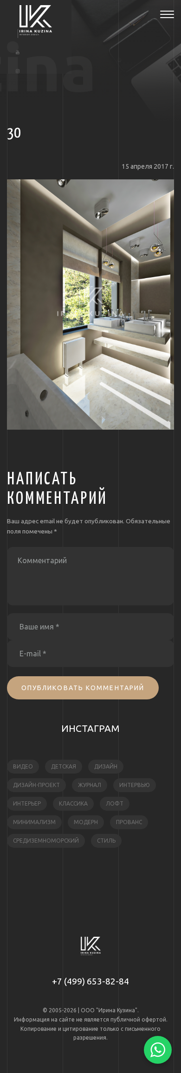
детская (63, 766)
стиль (106, 841)
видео (23, 766)
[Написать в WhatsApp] (158, 1050)
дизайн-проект (36, 785)
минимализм (34, 822)
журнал (89, 785)
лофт (114, 803)
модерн (86, 822)
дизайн (105, 766)
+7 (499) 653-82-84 (90, 981)
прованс (129, 822)
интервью (134, 785)
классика (73, 803)
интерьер (27, 803)
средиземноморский (46, 841)
